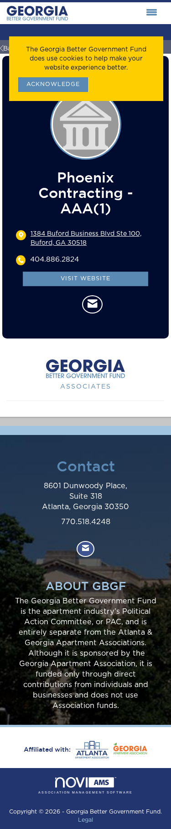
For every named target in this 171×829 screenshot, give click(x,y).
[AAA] (91, 750)
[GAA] (129, 750)
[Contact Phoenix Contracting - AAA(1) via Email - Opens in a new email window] (92, 304)
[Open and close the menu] (115, 13)
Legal (85, 820)
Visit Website (85, 279)
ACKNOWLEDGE (53, 84)
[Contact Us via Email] (85, 549)
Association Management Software (85, 792)
